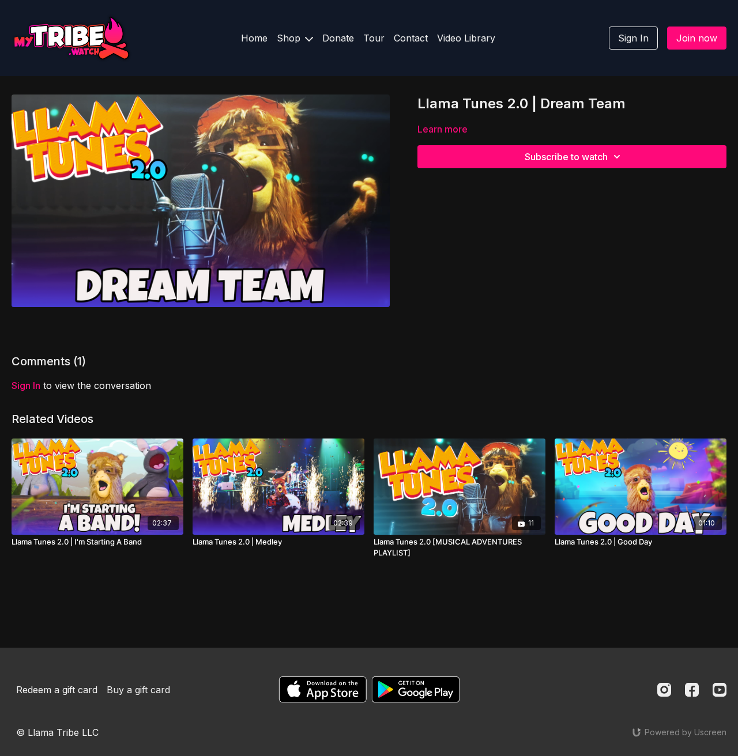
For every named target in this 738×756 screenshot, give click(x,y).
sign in (26, 385)
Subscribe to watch (566, 156)
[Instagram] (664, 690)
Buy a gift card (138, 689)
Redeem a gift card (56, 689)
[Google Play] (415, 689)
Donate (338, 38)
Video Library (466, 38)
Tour (374, 38)
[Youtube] (719, 690)
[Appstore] (322, 689)
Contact (411, 38)
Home (254, 38)
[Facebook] (692, 690)
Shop (290, 38)
